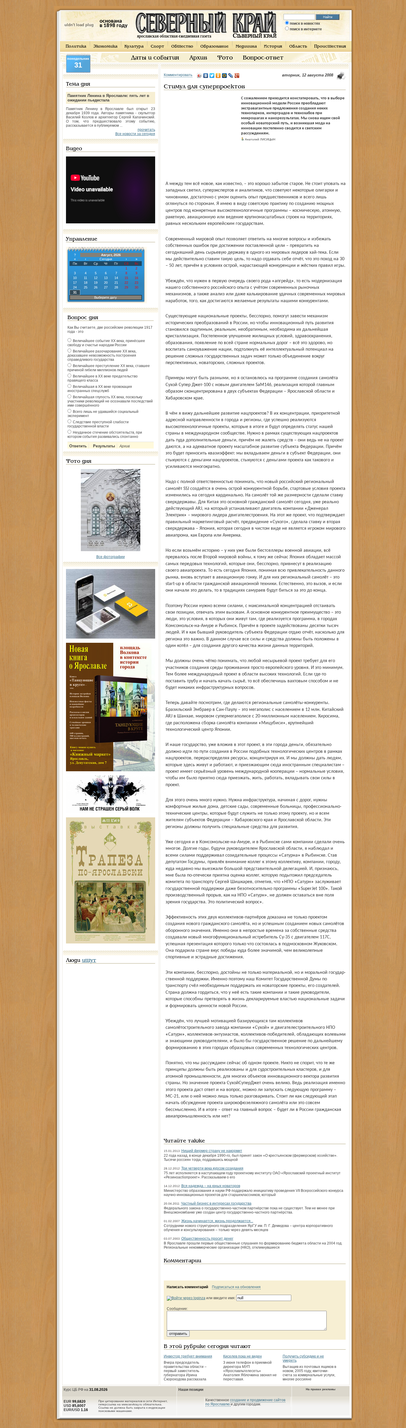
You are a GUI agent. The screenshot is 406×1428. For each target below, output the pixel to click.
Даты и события (155, 58)
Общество (182, 46)
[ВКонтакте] (206, 75)
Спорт (157, 46)
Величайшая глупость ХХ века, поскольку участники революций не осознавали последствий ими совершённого (110, 401)
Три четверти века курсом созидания (212, 1168)
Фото (225, 58)
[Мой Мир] (224, 75)
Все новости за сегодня (135, 134)
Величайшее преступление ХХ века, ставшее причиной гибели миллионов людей (108, 368)
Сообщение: (177, 1309)
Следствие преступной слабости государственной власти (98, 424)
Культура (134, 46)
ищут (89, 960)
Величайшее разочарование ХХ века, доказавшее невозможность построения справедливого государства (101, 355)
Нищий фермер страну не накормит (211, 1151)
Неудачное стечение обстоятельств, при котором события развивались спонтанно (104, 434)
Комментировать (178, 75)
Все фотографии (110, 557)
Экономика (105, 46)
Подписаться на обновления (236, 1287)
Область (298, 46)
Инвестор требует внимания (188, 1356)
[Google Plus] (237, 75)
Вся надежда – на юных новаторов (210, 1186)
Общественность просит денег (207, 1238)
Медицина (246, 46)
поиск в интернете (306, 29)
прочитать (146, 130)
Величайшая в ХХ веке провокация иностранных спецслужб (99, 389)
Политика (76, 46)
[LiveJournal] (231, 75)
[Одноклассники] (218, 75)
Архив (198, 58)
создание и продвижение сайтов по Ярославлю (245, 1402)
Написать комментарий (187, 1287)
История (273, 46)
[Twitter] (212, 75)
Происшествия (330, 46)
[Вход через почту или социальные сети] (186, 1298)
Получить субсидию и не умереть (303, 1358)
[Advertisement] (201, 133)
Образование (214, 46)
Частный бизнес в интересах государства (216, 1203)
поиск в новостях (305, 23)
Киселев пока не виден (242, 1356)
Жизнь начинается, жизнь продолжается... (217, 1221)
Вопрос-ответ (263, 58)
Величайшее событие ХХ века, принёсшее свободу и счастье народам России (106, 343)
